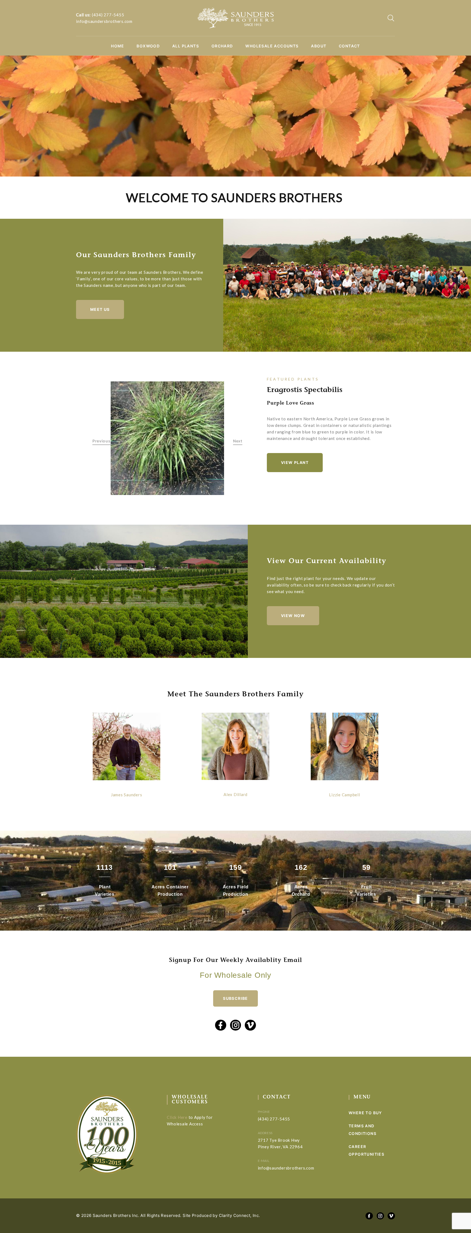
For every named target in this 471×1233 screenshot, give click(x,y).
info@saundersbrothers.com (104, 21)
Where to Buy (365, 1112)
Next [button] (237, 441)
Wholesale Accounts (271, 46)
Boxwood (148, 46)
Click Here (177, 1117)
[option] (167, 438)
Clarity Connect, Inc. (239, 1215)
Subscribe (235, 998)
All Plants (185, 46)
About (318, 46)
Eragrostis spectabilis (305, 390)
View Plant (295, 462)
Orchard (222, 46)
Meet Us (100, 309)
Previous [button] (101, 441)
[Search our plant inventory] (391, 18)
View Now (293, 615)
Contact (349, 46)
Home (117, 46)
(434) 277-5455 (108, 14)
